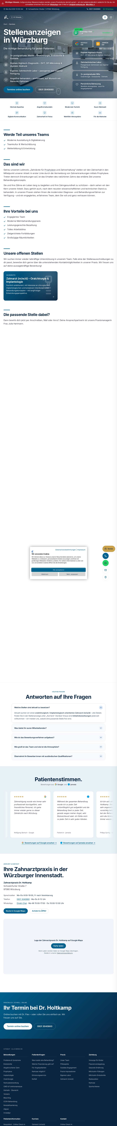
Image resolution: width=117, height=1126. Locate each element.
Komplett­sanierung (10, 1105)
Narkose (92, 1083)
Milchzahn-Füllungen (96, 1071)
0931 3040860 (46, 89)
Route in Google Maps (15, 911)
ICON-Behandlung (10, 1101)
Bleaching (7, 1098)
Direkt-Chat (22, 903)
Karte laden (58, 946)
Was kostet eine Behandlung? (43, 1060)
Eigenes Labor (65, 1075)
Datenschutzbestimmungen (65, 550)
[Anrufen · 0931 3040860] (105, 556)
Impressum (81, 550)
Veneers (7, 1094)
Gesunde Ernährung (96, 1068)
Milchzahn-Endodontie (97, 1075)
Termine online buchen (18, 89)
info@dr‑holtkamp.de (77, 4)
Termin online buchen (18, 1026)
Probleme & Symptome (12, 1060)
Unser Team (64, 1060)
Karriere (35, 1119)
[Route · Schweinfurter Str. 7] (105, 577)
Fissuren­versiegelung (97, 1064)
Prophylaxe (50, 170)
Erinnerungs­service (39, 1075)
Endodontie (8, 1064)
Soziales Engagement (68, 1068)
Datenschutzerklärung (65, 953)
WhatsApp (54, 4)
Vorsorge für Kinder (96, 1060)
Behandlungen (9, 1055)
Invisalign (7, 1113)
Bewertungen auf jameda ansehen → (79, 843)
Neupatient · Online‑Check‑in (14, 1124)
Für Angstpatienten (39, 1068)
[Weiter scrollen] (58, 91)
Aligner (6, 1109)
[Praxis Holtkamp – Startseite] (6, 17)
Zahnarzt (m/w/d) (66, 1079)
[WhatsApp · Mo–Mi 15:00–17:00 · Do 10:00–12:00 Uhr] (105, 563)
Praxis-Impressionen (68, 1071)
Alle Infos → (90, 4)
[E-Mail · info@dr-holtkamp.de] (105, 570)
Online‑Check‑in (66, 1124)
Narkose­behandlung (11, 1083)
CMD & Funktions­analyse (13, 1086)
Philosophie (64, 1064)
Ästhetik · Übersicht (11, 1090)
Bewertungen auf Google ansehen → (41, 843)
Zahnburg (93, 1055)
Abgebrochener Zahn (12, 1068)
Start (5, 24)
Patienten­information (12, 1119)
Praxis (62, 1055)
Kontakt (63, 1119)
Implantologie (9, 1075)
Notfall (34, 1079)
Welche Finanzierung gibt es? (43, 1064)
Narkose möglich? (38, 1071)
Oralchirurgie (8, 1079)
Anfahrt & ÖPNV (39, 911)
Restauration (93, 1079)
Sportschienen (94, 1086)
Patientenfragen (38, 1055)
